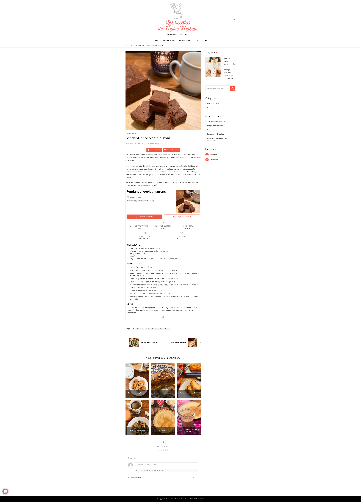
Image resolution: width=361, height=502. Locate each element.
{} (160, 470)
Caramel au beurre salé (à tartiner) (189, 431)
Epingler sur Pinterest (183, 217)
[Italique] (139, 470)
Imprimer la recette (172, 150)
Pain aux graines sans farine (217, 130)
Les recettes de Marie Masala (179, 499)
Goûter (155, 329)
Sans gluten (165, 329)
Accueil (156, 40)
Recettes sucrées (185, 40)
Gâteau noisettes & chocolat (163, 394)
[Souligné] (141, 470)
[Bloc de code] (155, 470)
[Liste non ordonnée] (149, 470)
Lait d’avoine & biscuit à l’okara (137, 394)
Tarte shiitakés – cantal (216, 121)
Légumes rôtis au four (215, 134)
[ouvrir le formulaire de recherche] (233, 19)
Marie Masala (130, 144)
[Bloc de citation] (152, 470)
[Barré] (144, 470)
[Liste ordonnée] (147, 470)
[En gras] (136, 470)
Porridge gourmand (137, 431)
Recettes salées (169, 40)
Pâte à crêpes (163, 431)
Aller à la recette (155, 150)
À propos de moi (202, 40)
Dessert (140, 329)
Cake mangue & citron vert (189, 394)
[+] (163, 470)
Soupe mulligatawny (215, 126)
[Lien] (157, 470)
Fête (148, 329)
